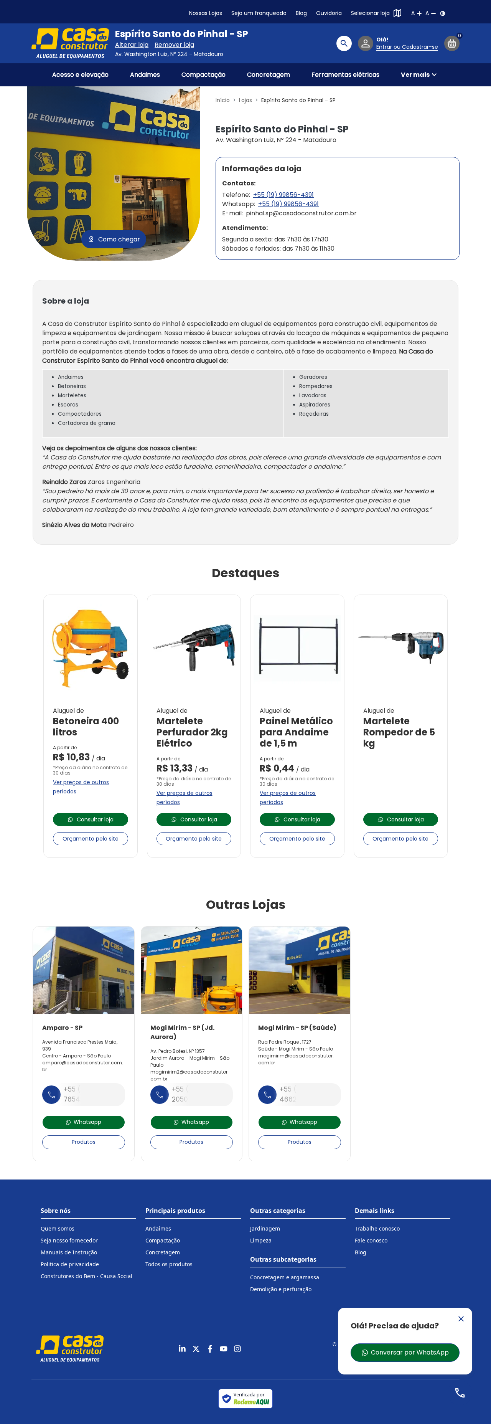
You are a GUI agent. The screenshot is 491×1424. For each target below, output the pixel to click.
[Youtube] (223, 1349)
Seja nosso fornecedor (69, 1240)
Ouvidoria (329, 13)
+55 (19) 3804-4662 (304, 1094)
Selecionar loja (370, 13)
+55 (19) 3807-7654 (88, 1094)
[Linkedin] (182, 1349)
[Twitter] (196, 1349)
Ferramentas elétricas (345, 74)
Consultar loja (95, 819)
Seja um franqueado (259, 13)
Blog (301, 13)
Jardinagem (265, 1228)
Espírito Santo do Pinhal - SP (181, 34)
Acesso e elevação (80, 74)
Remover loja (174, 44)
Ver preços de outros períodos (81, 786)
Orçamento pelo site (91, 839)
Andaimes (145, 74)
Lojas (245, 100)
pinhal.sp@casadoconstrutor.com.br (301, 213)
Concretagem (268, 74)
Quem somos (57, 1228)
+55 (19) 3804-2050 (196, 1094)
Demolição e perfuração (280, 1289)
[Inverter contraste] (443, 13)
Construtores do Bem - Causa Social (86, 1276)
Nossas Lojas (205, 13)
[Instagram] (237, 1349)
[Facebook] (210, 1349)
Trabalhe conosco (377, 1228)
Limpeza (261, 1240)
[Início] (70, 43)
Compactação (203, 74)
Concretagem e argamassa (284, 1277)
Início (223, 100)
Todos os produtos (169, 1264)
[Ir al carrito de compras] (452, 43)
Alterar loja (131, 44)
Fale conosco (371, 1240)
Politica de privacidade (70, 1264)
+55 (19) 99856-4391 (283, 194)
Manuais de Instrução (69, 1252)
